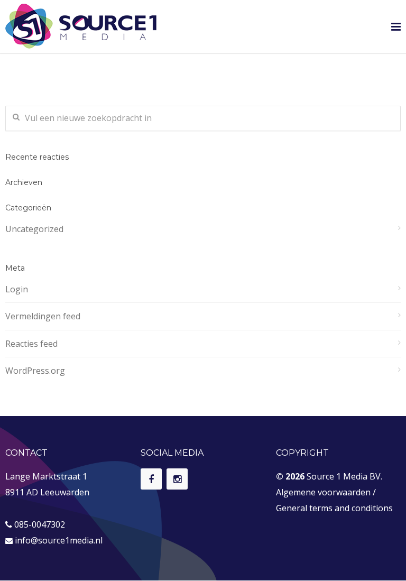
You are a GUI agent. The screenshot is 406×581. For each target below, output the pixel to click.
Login (16, 289)
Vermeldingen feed (42, 316)
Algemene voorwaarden (323, 492)
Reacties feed (31, 343)
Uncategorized (34, 229)
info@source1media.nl (59, 540)
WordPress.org (35, 370)
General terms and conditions (334, 508)
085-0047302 (39, 524)
